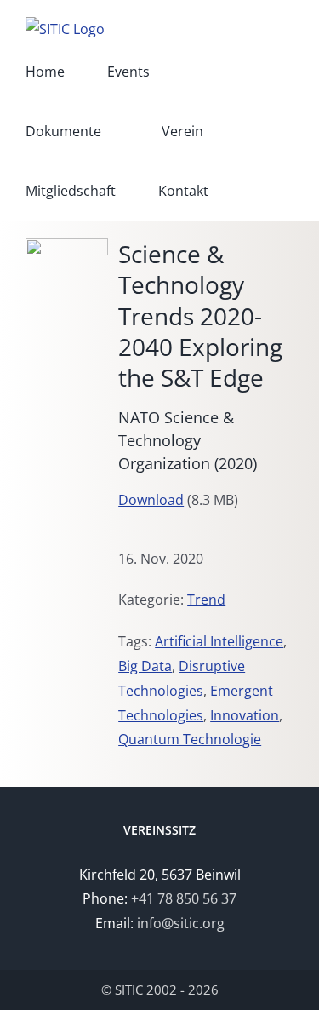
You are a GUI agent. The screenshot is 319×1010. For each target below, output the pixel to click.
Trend (206, 599)
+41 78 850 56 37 (183, 898)
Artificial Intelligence (219, 641)
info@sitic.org (181, 923)
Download (151, 500)
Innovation (244, 715)
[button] (256, 191)
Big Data (145, 666)
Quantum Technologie (189, 739)
